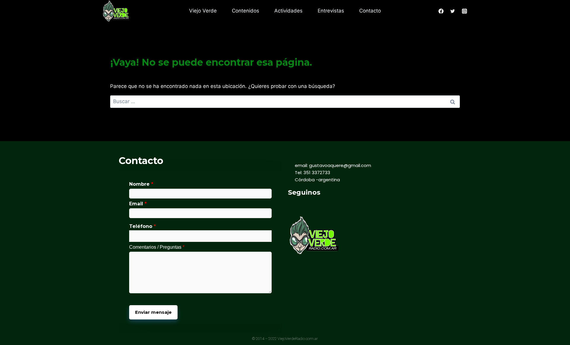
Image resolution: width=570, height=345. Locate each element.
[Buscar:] (285, 101)
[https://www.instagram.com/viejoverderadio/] (464, 11)
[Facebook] (291, 205)
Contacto (370, 11)
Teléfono (142, 226)
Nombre (141, 184)
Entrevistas (331, 11)
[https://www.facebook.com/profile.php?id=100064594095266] (441, 11)
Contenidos (245, 11)
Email (138, 204)
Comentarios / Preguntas (156, 247)
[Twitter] (305, 205)
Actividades (288, 11)
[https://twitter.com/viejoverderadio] (453, 11)
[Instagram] (318, 205)
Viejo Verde (203, 11)
